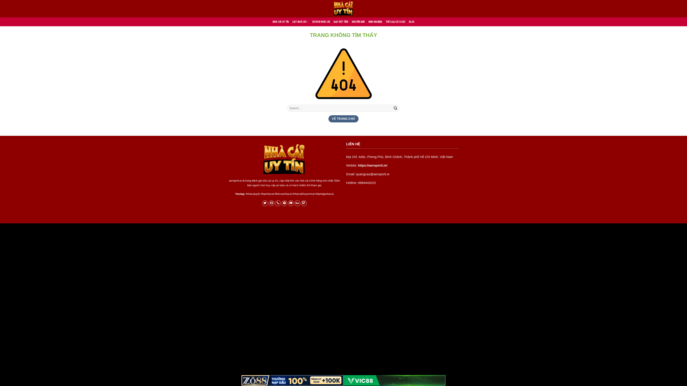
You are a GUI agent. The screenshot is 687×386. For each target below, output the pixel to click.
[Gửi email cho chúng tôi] (271, 203)
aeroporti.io (235, 180)
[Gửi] (395, 108)
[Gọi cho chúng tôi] (278, 203)
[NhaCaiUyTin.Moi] (343, 8)
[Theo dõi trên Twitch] (304, 203)
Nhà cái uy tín (281, 21)
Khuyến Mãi (358, 21)
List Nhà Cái (299, 21)
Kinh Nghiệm (375, 21)
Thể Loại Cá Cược (395, 21)
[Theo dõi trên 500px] (297, 203)
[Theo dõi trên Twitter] (265, 203)
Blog (411, 21)
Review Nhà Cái (321, 21)
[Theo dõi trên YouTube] (291, 203)
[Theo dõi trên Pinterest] (285, 203)
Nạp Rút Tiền (341, 21)
